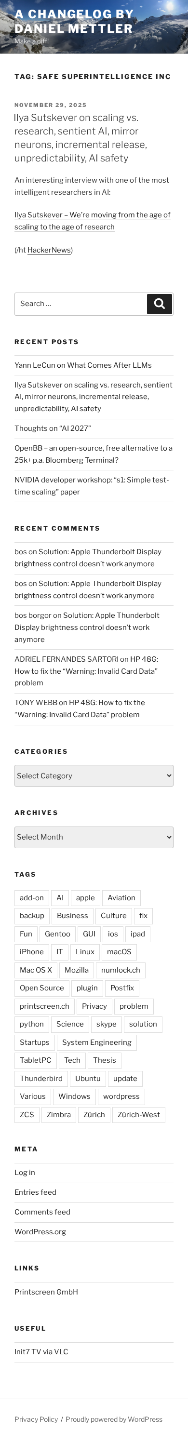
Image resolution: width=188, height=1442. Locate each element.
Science (70, 1024)
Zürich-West (139, 1114)
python (32, 1024)
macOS (119, 952)
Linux (85, 952)
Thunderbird (41, 1078)
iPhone (32, 952)
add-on (32, 898)
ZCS (27, 1114)
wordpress (121, 1096)
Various (33, 1096)
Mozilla (77, 970)
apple (85, 898)
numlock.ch (120, 970)
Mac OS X (36, 970)
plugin (87, 988)
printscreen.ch (44, 1006)
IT (59, 952)
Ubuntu (88, 1078)
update (125, 1078)
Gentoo (57, 934)
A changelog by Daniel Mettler (74, 21)
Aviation (121, 898)
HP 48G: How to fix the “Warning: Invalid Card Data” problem (86, 671)
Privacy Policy (36, 1419)
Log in (24, 1172)
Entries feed (35, 1192)
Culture (114, 915)
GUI (89, 934)
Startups (35, 1042)
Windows (74, 1096)
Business (72, 915)
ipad (138, 934)
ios (113, 934)
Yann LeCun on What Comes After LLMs (83, 365)
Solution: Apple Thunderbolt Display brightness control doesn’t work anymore (87, 627)
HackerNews (49, 250)
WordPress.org (40, 1232)
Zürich (94, 1114)
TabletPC (36, 1060)
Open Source (42, 988)
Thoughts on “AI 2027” (52, 428)
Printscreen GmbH (46, 1292)
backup (32, 915)
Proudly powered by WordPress (114, 1419)
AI (60, 898)
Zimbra (59, 1114)
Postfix (122, 988)
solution (143, 1024)
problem (134, 1006)
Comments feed (42, 1212)
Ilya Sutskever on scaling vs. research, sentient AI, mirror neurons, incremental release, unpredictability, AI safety (93, 397)
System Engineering (97, 1042)
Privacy (94, 1006)
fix (143, 915)
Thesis (104, 1060)
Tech (72, 1060)
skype (106, 1024)
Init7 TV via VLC (41, 1352)
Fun (26, 934)
